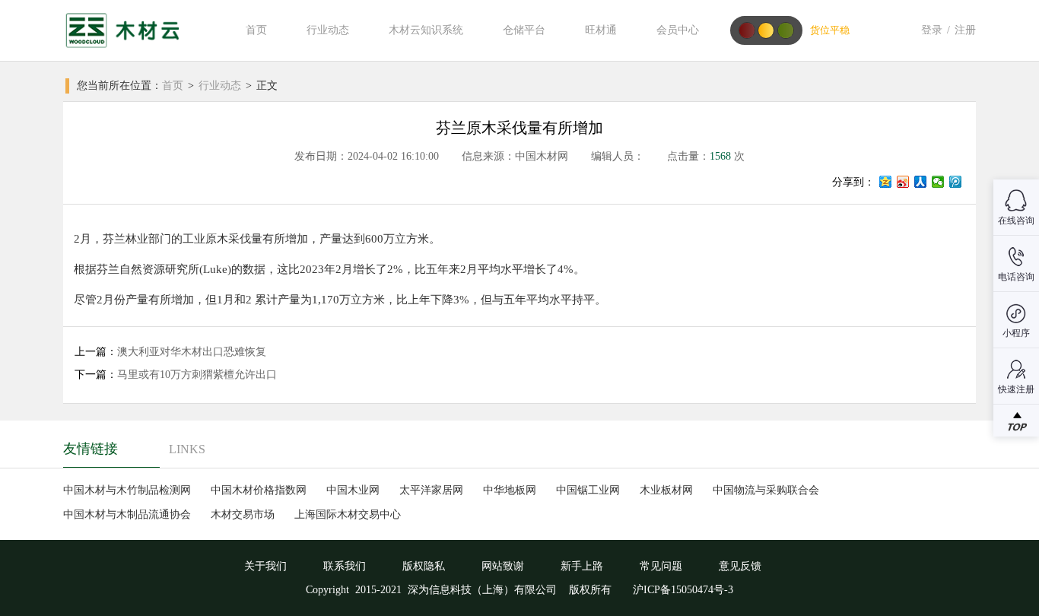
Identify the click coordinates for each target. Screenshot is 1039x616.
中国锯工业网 (588, 490)
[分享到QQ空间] (885, 182)
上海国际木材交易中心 (347, 514)
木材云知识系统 (426, 30)
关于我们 (265, 566)
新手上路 (582, 566)
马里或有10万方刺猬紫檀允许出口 (197, 374)
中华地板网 (509, 490)
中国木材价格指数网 (259, 490)
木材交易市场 (243, 514)
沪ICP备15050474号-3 (681, 589)
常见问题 (661, 566)
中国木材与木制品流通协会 (127, 514)
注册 (965, 30)
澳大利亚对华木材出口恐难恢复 (191, 351)
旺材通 (601, 30)
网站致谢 (502, 566)
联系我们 (344, 566)
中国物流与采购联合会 (766, 490)
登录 (931, 30)
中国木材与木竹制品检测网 (127, 490)
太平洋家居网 (431, 490)
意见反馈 (740, 566)
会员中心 (677, 30)
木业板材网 (666, 490)
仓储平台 (524, 30)
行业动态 (328, 30)
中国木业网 (353, 490)
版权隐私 (423, 566)
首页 (256, 30)
